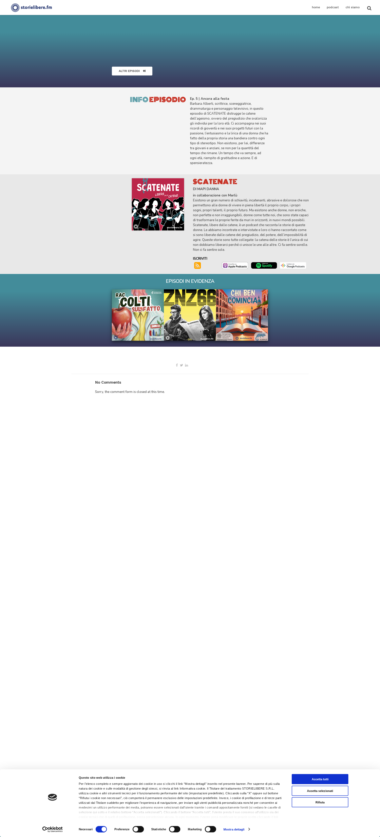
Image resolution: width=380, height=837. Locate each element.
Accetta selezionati (320, 790)
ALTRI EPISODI (129, 71)
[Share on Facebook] (177, 365)
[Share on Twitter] (181, 365)
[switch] (138, 829)
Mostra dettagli (234, 829)
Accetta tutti (320, 779)
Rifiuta (320, 802)
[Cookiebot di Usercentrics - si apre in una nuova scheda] (52, 829)
